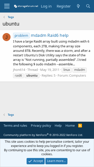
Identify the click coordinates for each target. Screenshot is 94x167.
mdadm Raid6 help (41, 35)
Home (70, 125)
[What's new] (78, 6)
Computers (77, 75)
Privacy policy (41, 125)
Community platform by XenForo (43, 135)
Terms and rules (15, 125)
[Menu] (7, 6)
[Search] (88, 6)
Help (58, 125)
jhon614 (19, 69)
